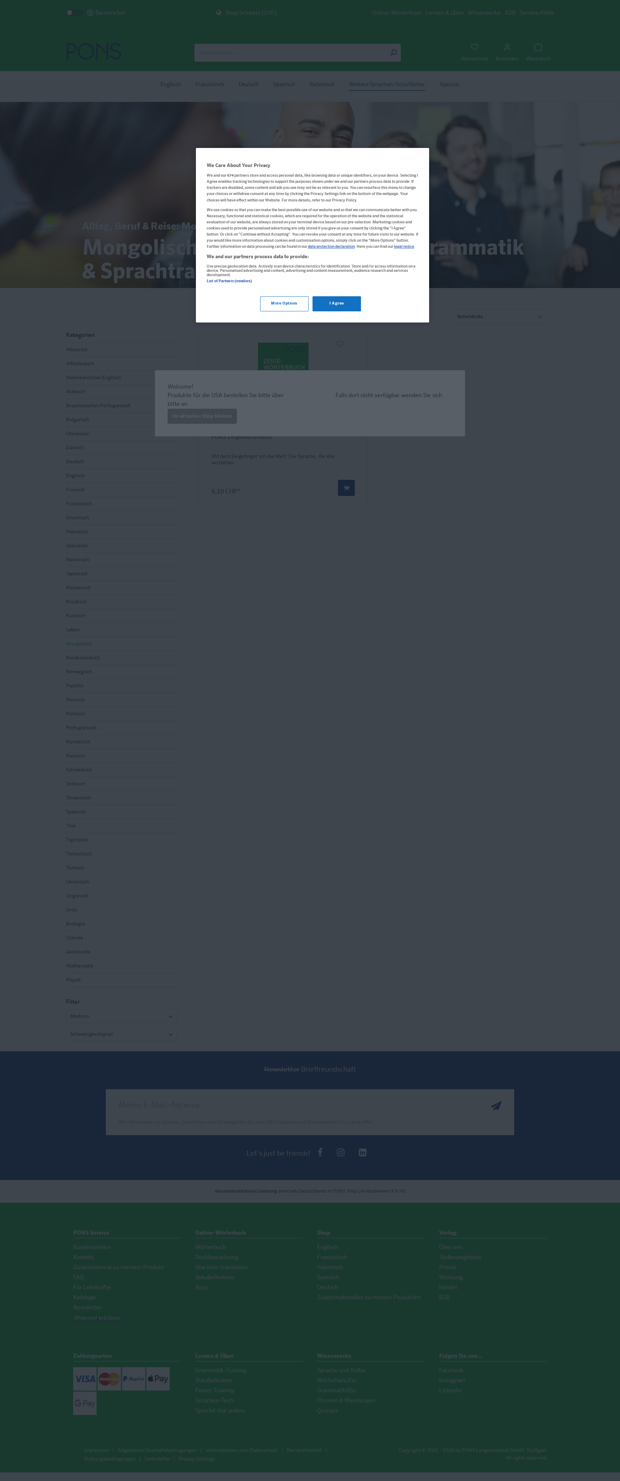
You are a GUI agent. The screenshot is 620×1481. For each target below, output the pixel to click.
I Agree (336, 304)
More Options (284, 304)
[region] (312, 235)
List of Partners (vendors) (229, 281)
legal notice (404, 247)
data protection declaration (331, 247)
